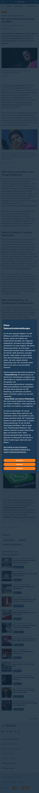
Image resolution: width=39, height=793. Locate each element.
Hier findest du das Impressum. (15, 447)
